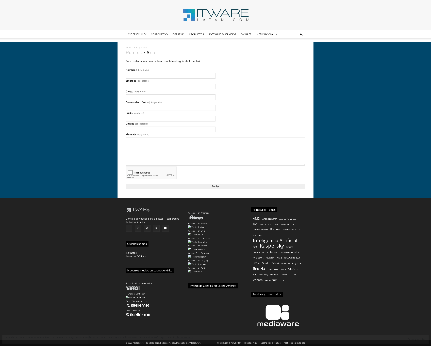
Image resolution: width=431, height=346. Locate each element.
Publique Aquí (250, 342)
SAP (254, 274)
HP (300, 229)
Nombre (137, 70)
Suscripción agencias (270, 342)
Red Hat (260, 268)
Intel (261, 235)
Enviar (215, 186)
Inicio (128, 47)
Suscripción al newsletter (229, 342)
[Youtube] (165, 228)
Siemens (274, 274)
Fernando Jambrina (260, 230)
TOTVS (292, 274)
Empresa (138, 80)
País (135, 112)
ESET (294, 224)
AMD (256, 218)
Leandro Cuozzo (260, 252)
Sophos (283, 274)
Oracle (265, 263)
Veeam (258, 280)
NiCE (279, 257)
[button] (301, 34)
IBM (254, 235)
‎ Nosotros (131, 252)
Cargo (136, 91)
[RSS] (147, 228)
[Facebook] (129, 228)
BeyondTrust (265, 224)
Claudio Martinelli (281, 224)
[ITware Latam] (215, 15)
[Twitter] (156, 228)
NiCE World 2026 (292, 257)
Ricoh (283, 269)
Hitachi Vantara (289, 229)
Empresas (178, 34)
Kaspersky (272, 245)
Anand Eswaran (269, 218)
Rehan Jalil (273, 269)
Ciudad (137, 123)
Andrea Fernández (287, 219)
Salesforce (293, 269)
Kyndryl (289, 247)
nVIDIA (256, 263)
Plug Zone (296, 263)
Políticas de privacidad (294, 342)
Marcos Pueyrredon (290, 252)
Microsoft (258, 257)
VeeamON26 (271, 280)
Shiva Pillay (263, 274)
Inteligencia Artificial (275, 240)
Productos (196, 34)
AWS (255, 224)
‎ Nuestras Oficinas (136, 256)
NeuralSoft (270, 258)
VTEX (281, 280)
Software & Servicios (222, 34)
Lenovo (274, 252)
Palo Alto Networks (281, 263)
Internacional (265, 34)
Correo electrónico (144, 102)
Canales (246, 34)
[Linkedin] (138, 228)
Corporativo (159, 34)
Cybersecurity (137, 34)
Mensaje (137, 134)
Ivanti (255, 247)
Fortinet (275, 229)
